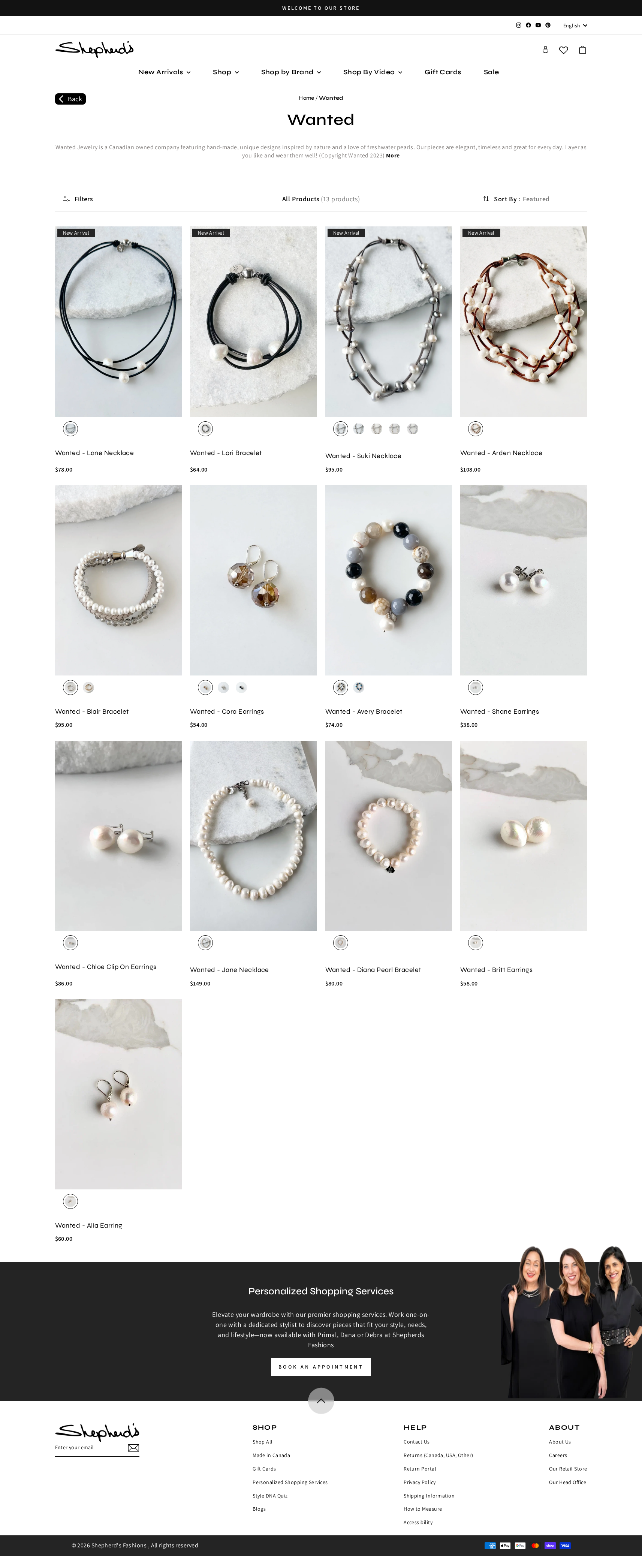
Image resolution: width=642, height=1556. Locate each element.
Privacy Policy (419, 1482)
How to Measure (423, 1508)
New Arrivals (161, 72)
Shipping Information (429, 1495)
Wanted (331, 98)
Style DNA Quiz (270, 1495)
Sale (491, 72)
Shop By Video (370, 72)
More (393, 155)
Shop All (263, 1441)
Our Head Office (567, 1482)
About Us (560, 1441)
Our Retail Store (568, 1468)
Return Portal (420, 1468)
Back (75, 98)
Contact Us (417, 1441)
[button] (582, 49)
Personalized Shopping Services (290, 1482)
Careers (558, 1455)
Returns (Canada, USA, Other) (438, 1455)
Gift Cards (443, 72)
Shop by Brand (288, 72)
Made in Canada (271, 1455)
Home (306, 98)
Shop (223, 72)
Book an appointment (321, 1366)
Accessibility (418, 1522)
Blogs (259, 1508)
